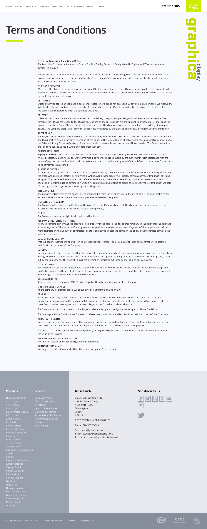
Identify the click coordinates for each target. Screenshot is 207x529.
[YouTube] (169, 399)
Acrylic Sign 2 (13, 405)
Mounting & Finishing (45, 412)
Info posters (12, 415)
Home (9, 6)
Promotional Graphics (17, 460)
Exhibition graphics (15, 498)
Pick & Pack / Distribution (48, 415)
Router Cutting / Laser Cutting (46, 420)
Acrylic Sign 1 (13, 401)
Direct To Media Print (45, 401)
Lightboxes (11, 481)
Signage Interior (14, 446)
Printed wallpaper (15, 470)
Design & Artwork (44, 398)
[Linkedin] (155, 399)
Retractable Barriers (16, 429)
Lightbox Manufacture (46, 408)
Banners (10, 457)
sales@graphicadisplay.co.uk (96, 430)
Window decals (13, 418)
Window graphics (14, 463)
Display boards (13, 502)
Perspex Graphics (14, 477)
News (90, 6)
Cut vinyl (10, 505)
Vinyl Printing (41, 425)
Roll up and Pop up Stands (19, 450)
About (18, 6)
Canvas (9, 453)
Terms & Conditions (53, 520)
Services (44, 6)
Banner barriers (13, 425)
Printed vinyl (12, 474)
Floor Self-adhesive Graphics (16, 434)
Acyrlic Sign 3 (13, 408)
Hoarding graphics (15, 488)
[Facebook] (141, 399)
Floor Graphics (13, 439)
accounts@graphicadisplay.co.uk (102, 437)
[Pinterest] (162, 399)
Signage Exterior (14, 467)
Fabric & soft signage (17, 495)
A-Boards (11, 422)
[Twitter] (148, 399)
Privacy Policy (87, 520)
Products (30, 6)
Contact (101, 6)
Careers (71, 520)
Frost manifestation (16, 491)
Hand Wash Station (16, 398)
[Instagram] (141, 405)
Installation (12, 484)
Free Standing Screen (17, 412)
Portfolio (57, 6)
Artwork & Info (75, 6)
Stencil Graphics (14, 443)
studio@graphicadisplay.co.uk (98, 433)
